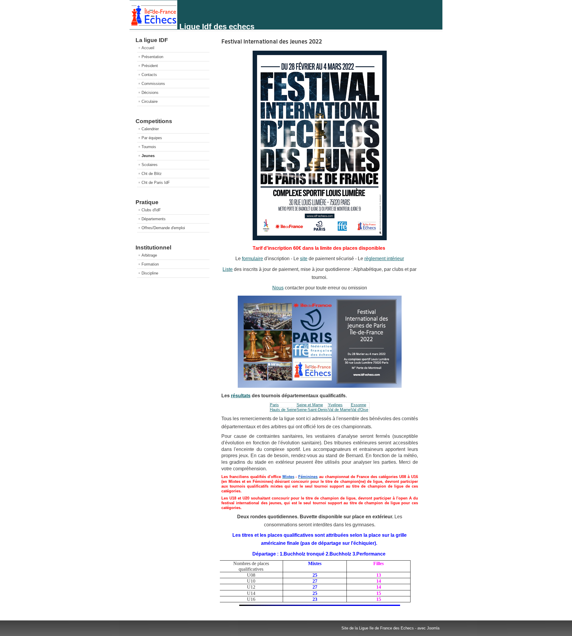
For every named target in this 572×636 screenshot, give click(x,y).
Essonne (358, 405)
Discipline (150, 273)
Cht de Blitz (152, 173)
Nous (278, 287)
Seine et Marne (310, 405)
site (303, 258)
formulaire (252, 258)
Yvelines (335, 405)
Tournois (149, 147)
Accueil (148, 48)
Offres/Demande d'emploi (163, 228)
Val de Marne (339, 409)
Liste (228, 269)
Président (150, 65)
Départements (154, 219)
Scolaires (150, 164)
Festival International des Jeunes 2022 (271, 41)
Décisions (150, 92)
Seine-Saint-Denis (312, 409)
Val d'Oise (359, 409)
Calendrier (150, 129)
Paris (274, 405)
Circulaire (150, 101)
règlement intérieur (384, 258)
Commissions (153, 83)
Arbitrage (149, 255)
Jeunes (148, 155)
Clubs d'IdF (151, 210)
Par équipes (152, 138)
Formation (150, 264)
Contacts (149, 74)
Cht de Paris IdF (156, 182)
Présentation (152, 57)
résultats (241, 395)
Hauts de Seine (283, 409)
